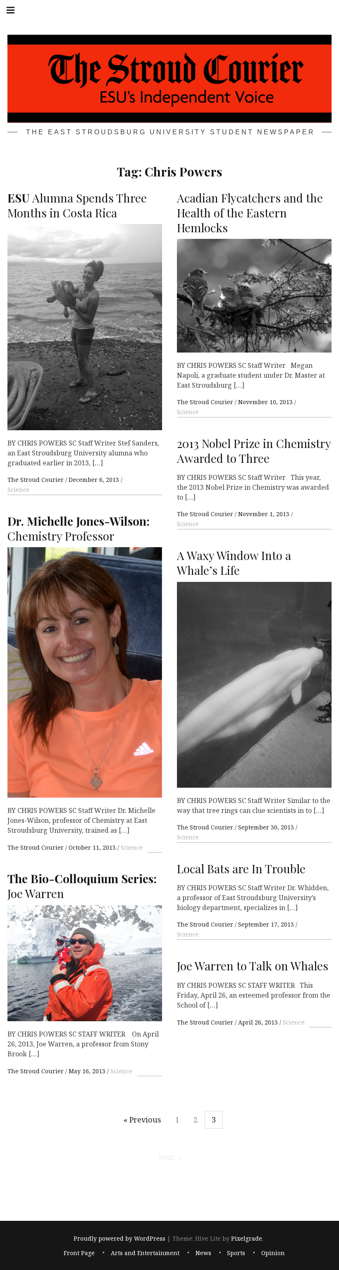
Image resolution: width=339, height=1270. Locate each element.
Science (18, 489)
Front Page (79, 1253)
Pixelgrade (246, 1238)
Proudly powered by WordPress (119, 1238)
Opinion (273, 1253)
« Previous (142, 1120)
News (203, 1253)
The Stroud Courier (36, 480)
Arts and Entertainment (145, 1253)
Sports (236, 1253)
